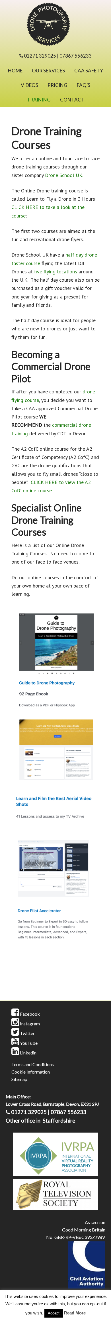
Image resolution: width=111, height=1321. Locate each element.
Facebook (29, 1014)
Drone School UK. (64, 175)
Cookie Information (30, 1071)
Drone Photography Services (55, 25)
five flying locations (55, 271)
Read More (75, 1312)
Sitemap (19, 1079)
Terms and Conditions (32, 1064)
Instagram (29, 1023)
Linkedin (27, 1052)
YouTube (28, 1043)
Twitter (27, 1033)
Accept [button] (53, 1313)
